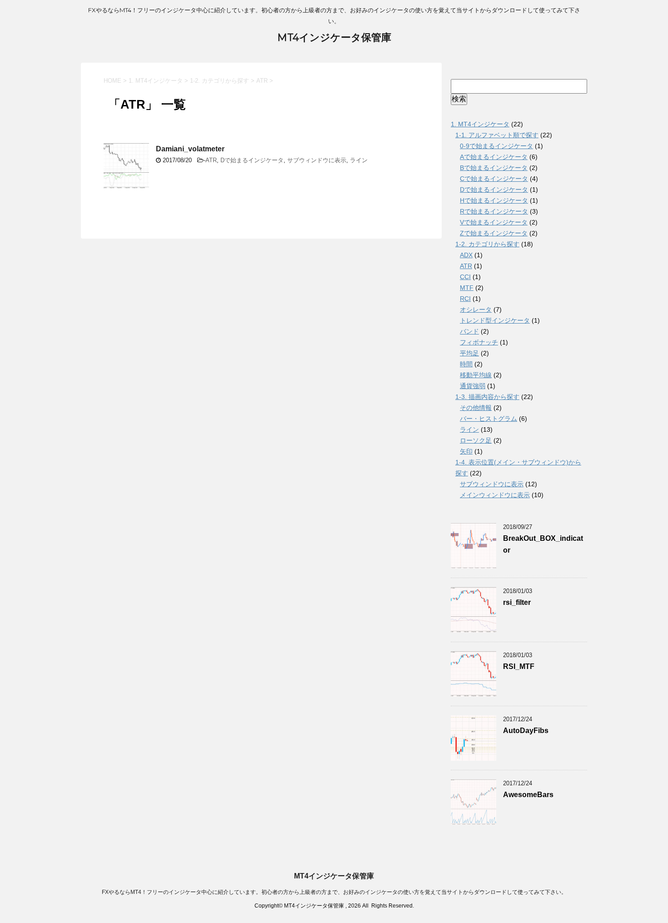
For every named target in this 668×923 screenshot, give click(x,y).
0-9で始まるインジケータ (496, 146)
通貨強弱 (472, 385)
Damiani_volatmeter (190, 149)
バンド (469, 331)
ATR (211, 160)
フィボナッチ (479, 342)
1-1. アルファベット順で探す (496, 135)
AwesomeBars (528, 794)
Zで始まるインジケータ (494, 233)
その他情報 (476, 407)
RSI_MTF (518, 666)
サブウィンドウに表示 (316, 160)
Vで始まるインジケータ (494, 222)
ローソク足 (476, 440)
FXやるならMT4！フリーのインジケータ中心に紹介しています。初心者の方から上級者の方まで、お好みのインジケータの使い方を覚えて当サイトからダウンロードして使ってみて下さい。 (334, 892)
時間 (466, 364)
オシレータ (476, 309)
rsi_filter (517, 602)
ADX (466, 255)
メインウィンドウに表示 (495, 495)
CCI (465, 276)
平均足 (469, 353)
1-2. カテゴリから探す (487, 244)
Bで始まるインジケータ (494, 167)
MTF (467, 287)
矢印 (466, 451)
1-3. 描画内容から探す (487, 396)
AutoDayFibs (525, 730)
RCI (465, 298)
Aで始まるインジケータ (494, 156)
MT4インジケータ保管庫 (334, 37)
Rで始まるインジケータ (494, 211)
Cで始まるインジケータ (494, 178)
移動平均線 (476, 375)
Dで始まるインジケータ (252, 160)
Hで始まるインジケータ (494, 200)
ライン (359, 160)
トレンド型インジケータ (495, 320)
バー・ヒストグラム (488, 418)
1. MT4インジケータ (480, 124)
